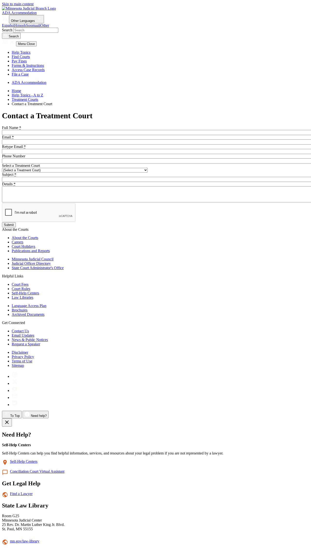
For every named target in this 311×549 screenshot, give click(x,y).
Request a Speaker (26, 344)
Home (16, 91)
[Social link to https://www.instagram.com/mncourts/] (15, 376)
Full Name (11, 128)
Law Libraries (22, 297)
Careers (17, 242)
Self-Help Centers (25, 293)
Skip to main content (18, 4)
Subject (9, 174)
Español (8, 25)
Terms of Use (22, 361)
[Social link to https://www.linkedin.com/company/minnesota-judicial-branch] (15, 405)
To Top (14, 416)
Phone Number (13, 156)
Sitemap (18, 365)
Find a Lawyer (21, 494)
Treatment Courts (25, 99)
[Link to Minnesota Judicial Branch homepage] (29, 8)
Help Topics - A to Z (27, 95)
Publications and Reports (31, 251)
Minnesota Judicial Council (32, 259)
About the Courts (25, 238)
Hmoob (20, 25)
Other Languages (23, 21)
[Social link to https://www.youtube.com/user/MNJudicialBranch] (15, 390)
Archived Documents (28, 314)
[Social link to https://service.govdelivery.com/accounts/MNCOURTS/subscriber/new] (15, 397)
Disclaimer (20, 352)
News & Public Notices (30, 340)
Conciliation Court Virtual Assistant (37, 471)
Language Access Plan (29, 306)
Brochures (19, 310)
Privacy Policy (23, 357)
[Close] (7, 422)
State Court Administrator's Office (38, 268)
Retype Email (14, 147)
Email (8, 137)
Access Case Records (28, 70)
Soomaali (33, 25)
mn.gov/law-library (24, 541)
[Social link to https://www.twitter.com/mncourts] (15, 383)
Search (7, 30)
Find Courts (21, 57)
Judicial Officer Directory (31, 263)
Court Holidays (23, 246)
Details (9, 184)
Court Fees (20, 284)
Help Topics (21, 52)
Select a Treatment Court (21, 165)
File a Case (20, 74)
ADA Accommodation (19, 13)
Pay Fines (19, 61)
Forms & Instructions (28, 65)
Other (44, 25)
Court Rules (21, 289)
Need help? (38, 416)
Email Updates (23, 335)
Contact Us (20, 331)
